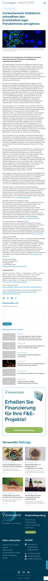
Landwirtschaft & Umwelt (11, 553)
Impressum (20, 578)
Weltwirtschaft (7, 550)
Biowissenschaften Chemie (9, 8)
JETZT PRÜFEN (30, 532)
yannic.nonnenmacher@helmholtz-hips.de (14, 266)
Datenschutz (27, 578)
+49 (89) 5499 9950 (33, 556)
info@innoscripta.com (34, 559)
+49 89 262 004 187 (34, 553)
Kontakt (5, 558)
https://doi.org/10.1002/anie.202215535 (14, 282)
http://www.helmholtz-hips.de (21, 197)
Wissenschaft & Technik (10, 545)
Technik (5, 547)
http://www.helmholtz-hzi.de (31, 218)
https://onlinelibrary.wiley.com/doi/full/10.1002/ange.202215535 (21, 287)
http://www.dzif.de (37, 233)
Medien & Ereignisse (9, 555)
